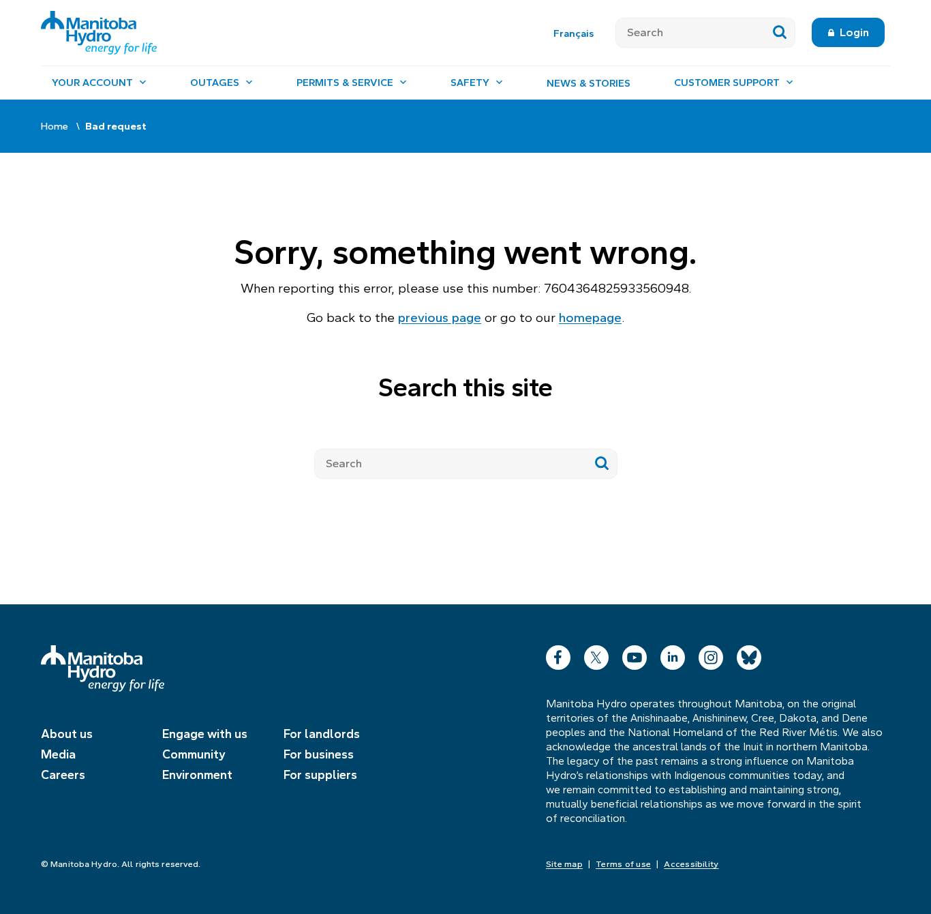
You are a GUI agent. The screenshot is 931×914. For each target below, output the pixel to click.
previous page (439, 317)
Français (573, 33)
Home (54, 126)
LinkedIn (672, 654)
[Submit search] (780, 33)
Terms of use (623, 864)
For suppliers (320, 775)
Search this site (465, 387)
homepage (590, 317)
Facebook (558, 654)
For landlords (322, 734)
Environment (197, 775)
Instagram (711, 654)
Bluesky (749, 654)
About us (67, 734)
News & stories (588, 83)
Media (58, 754)
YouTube (634, 654)
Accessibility (691, 864)
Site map (564, 864)
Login (854, 32)
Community (194, 754)
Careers (63, 775)
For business (319, 754)
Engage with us (204, 734)
